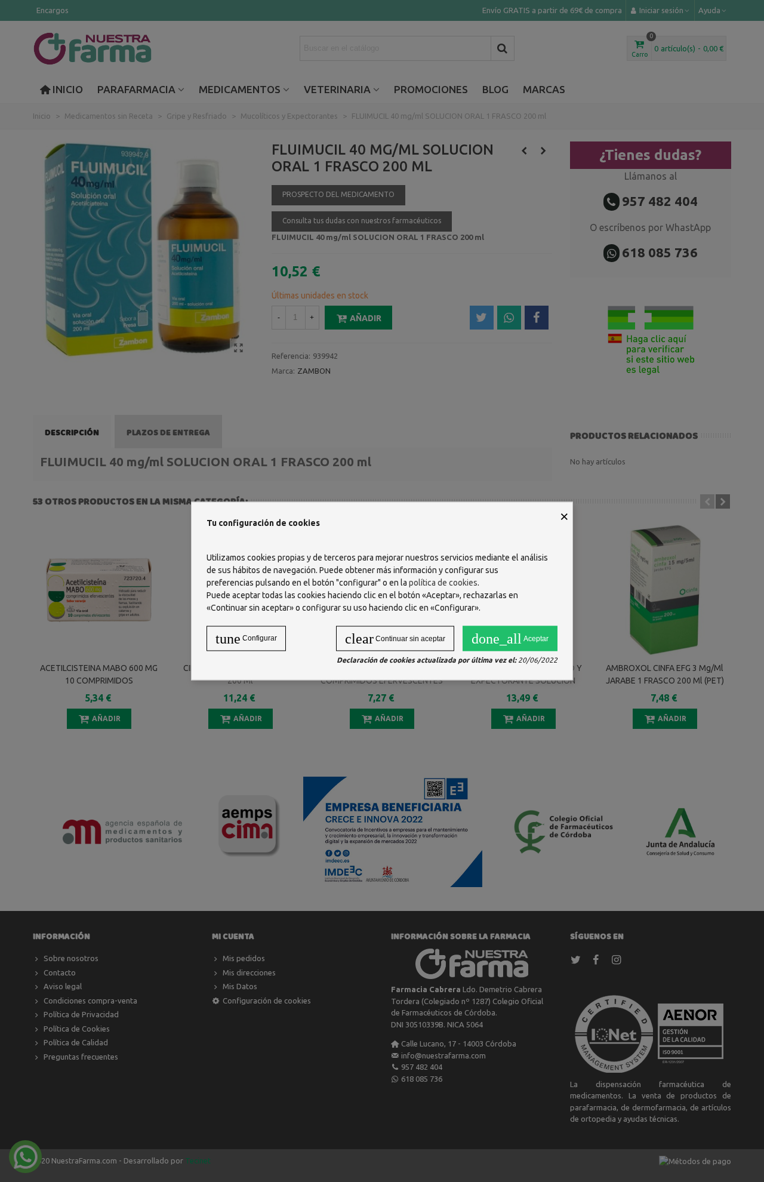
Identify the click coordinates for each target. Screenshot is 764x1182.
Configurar (246, 639)
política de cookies (443, 582)
